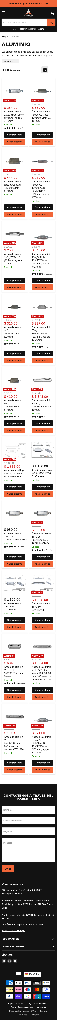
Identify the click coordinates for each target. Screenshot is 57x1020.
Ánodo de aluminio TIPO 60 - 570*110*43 (41, 606)
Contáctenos (40, 1003)
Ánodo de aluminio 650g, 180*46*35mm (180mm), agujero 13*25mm (41, 333)
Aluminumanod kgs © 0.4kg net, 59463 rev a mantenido (14, 473)
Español (33, 974)
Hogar (5, 36)
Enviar (8, 868)
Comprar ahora (14, 134)
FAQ (29, 1003)
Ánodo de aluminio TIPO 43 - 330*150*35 (13, 606)
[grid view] (44, 69)
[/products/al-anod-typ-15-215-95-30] (14, 513)
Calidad (19, 1003)
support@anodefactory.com (31, 29)
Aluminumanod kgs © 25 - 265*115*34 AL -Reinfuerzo (42, 473)
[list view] (51, 69)
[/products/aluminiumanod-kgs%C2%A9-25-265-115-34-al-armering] (42, 450)
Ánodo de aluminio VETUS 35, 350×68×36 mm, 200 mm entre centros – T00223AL (14, 743)
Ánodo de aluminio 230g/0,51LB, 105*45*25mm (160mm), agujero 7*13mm (41, 260)
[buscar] (51, 22)
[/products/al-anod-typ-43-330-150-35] (14, 583)
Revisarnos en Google (13, 930)
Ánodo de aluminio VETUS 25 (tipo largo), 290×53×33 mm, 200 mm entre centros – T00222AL (42, 673)
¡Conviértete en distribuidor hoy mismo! (29, 1007)
